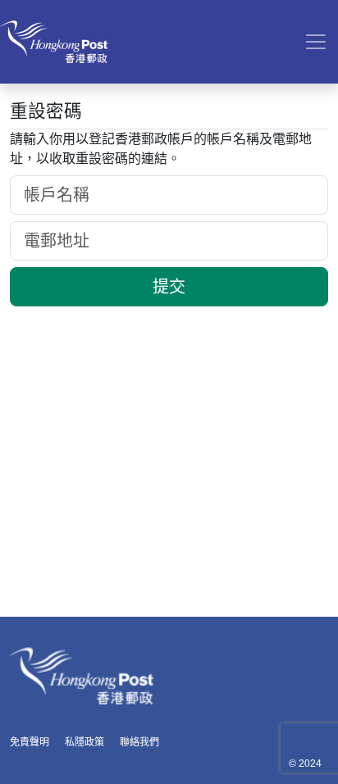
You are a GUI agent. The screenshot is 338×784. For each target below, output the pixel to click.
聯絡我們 (139, 742)
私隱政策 (84, 742)
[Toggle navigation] (316, 41)
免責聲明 (29, 742)
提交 (169, 287)
